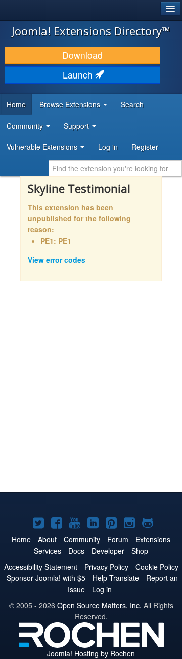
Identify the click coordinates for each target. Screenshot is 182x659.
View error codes (56, 260)
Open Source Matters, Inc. (99, 605)
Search (132, 104)
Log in (108, 147)
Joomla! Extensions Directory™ (91, 30)
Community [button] (26, 126)
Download (82, 55)
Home (16, 104)
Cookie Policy (156, 567)
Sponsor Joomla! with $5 (46, 578)
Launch (79, 74)
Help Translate (116, 578)
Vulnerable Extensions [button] (43, 147)
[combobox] (115, 168)
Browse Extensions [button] (70, 104)
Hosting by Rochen (91, 653)
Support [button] (77, 126)
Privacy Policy (106, 567)
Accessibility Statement (40, 567)
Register (144, 147)
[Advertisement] (91, 393)
